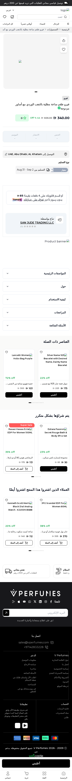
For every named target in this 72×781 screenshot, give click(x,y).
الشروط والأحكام (61, 677)
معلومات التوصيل (29, 660)
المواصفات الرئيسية (55, 273)
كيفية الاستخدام (57, 299)
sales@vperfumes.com (34, 642)
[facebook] (51, 601)
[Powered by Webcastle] (36, 755)
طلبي (66, 717)
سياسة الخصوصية (61, 668)
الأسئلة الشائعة (57, 325)
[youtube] (24, 601)
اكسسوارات (52, 29)
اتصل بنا (65, 664)
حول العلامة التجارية (60, 660)
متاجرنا (33, 668)
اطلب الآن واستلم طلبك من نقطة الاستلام (24, 678)
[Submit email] (6, 613)
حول (63, 286)
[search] (12, 17)
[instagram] (45, 601)
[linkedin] (40, 601)
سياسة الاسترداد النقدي (58, 673)
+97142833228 (34, 647)
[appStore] (19, 601)
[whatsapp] (29, 601)
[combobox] (10, 10)
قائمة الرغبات (63, 708)
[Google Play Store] (25, 725)
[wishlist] (5, 17)
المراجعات (60, 312)
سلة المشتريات (62, 713)
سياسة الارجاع (30, 664)
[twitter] (35, 601)
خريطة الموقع (62, 686)
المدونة (65, 681)
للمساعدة (32, 684)
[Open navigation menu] (68, 24)
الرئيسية (65, 29)
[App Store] (17, 725)
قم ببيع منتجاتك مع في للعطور (27, 690)
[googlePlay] (13, 601)
